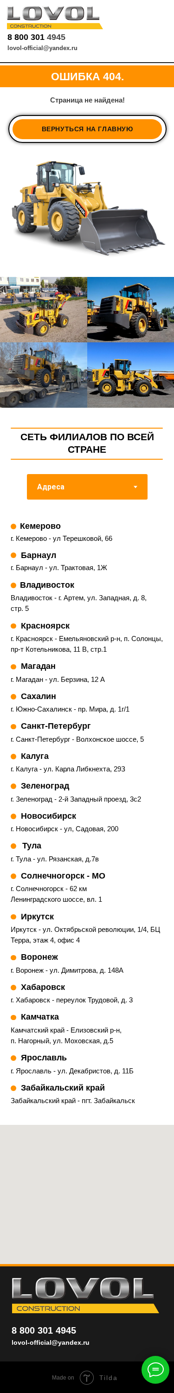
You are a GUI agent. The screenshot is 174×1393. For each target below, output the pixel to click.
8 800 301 (27, 37)
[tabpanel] (87, 819)
